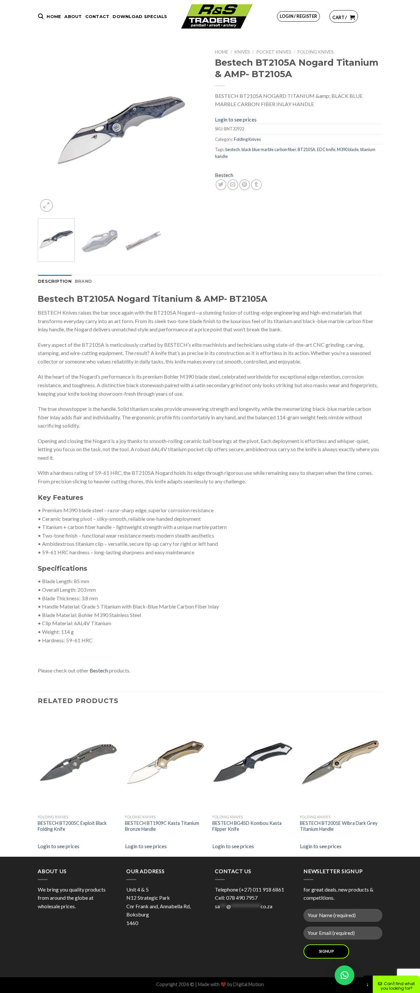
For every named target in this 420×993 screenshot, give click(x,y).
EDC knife (326, 149)
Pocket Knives (273, 52)
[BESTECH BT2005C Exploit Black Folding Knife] (87, 762)
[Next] (194, 129)
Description (55, 281)
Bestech (224, 175)
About (73, 16)
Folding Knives (316, 52)
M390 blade (348, 149)
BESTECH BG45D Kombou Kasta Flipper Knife (247, 826)
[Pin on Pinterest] (244, 184)
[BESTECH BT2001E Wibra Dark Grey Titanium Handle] (349, 762)
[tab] (55, 281)
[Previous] (49, 129)
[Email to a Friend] (232, 184)
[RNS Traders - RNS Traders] (216, 16)
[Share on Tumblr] (256, 184)
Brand (83, 281)
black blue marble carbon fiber (269, 149)
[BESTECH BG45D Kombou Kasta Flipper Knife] (261, 762)
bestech (232, 149)
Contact (97, 16)
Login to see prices (236, 119)
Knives (242, 52)
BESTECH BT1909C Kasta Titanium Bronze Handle (162, 826)
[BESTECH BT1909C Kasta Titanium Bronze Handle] (174, 762)
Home (54, 16)
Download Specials (140, 16)
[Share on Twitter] (221, 184)
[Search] (40, 16)
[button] (344, 975)
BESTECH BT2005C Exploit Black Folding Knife (72, 826)
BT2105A (306, 149)
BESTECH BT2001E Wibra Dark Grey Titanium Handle (338, 826)
